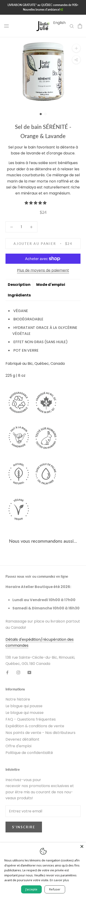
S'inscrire (23, 827)
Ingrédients (19, 295)
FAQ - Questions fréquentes (31, 719)
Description (19, 284)
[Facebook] (7, 672)
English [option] (59, 22)
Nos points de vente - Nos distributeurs (40, 732)
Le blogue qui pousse (24, 706)
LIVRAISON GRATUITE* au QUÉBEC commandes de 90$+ (43, 5)
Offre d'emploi (18, 746)
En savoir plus (59, 880)
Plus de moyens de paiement (43, 270)
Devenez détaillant (22, 739)
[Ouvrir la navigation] (6, 26)
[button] (36, 203)
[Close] (82, 846)
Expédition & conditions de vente (35, 726)
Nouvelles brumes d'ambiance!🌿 (43, 9)
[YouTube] (29, 672)
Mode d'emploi (50, 284)
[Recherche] (72, 26)
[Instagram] (18, 672)
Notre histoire (18, 699)
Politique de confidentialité (29, 752)
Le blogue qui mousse (25, 712)
